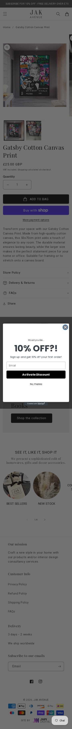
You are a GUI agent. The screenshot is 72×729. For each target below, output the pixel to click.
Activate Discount (36, 374)
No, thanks (36, 384)
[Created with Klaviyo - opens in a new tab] (36, 404)
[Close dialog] (65, 327)
